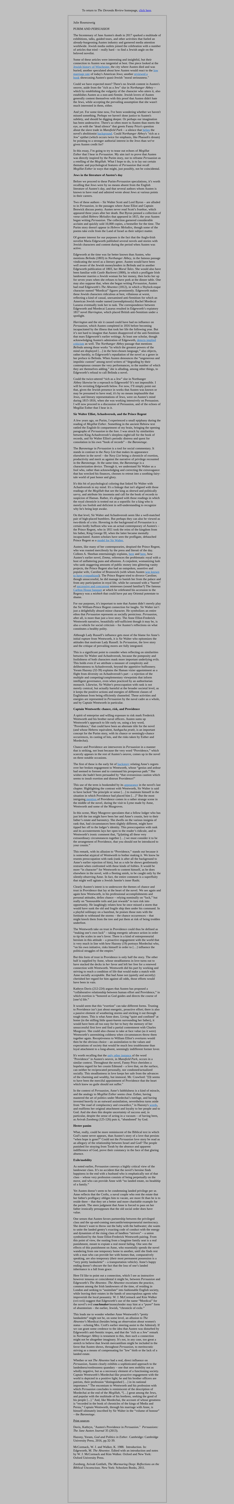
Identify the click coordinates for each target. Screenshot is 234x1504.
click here (145, 10)
